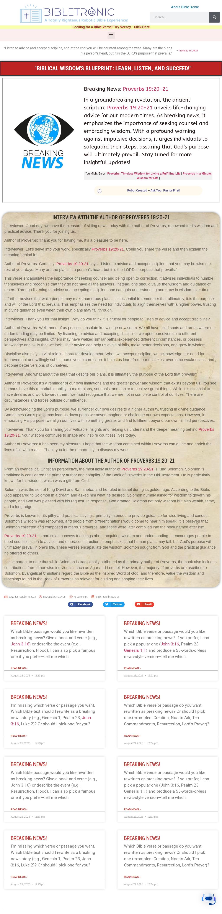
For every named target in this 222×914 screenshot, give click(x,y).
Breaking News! (29, 623)
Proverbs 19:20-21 (188, 50)
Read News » (19, 668)
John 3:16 (20, 644)
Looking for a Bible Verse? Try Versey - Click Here (111, 27)
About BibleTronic (185, 7)
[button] (111, 35)
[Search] (214, 17)
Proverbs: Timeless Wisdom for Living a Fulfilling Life (143, 173)
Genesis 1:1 (135, 650)
